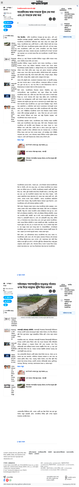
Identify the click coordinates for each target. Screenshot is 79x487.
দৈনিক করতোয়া (32, 452)
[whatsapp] (10, 480)
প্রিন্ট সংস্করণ (9, 22)
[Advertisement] (9, 146)
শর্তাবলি (50, 452)
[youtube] (7, 480)
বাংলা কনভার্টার (70, 452)
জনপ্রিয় (70, 9)
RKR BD (73, 484)
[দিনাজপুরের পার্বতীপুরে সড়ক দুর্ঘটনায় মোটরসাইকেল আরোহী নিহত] (67, 27)
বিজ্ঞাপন (31, 454)
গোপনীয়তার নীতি (42, 452)
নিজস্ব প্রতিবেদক (9, 289)
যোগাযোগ (36, 454)
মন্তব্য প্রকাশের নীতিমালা (59, 452)
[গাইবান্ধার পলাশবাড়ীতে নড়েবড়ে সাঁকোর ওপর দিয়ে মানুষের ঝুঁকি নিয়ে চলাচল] (67, 16)
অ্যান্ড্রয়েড (69, 479)
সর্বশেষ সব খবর (67, 37)
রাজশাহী (5, 10)
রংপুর (4, 286)
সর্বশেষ (63, 9)
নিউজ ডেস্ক (8, 13)
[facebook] (4, 480)
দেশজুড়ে (9, 8)
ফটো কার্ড (8, 26)
